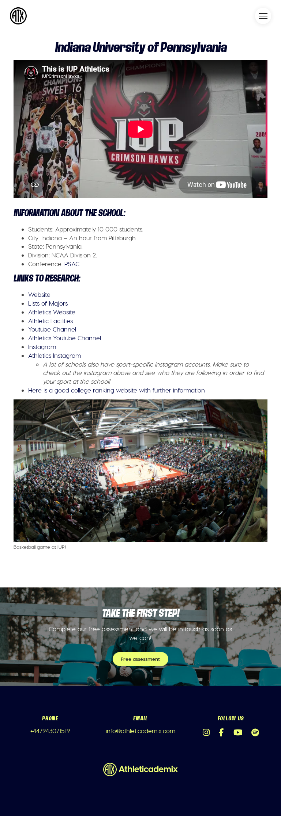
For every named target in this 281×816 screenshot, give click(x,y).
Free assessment (140, 659)
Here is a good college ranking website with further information (116, 390)
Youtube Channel (52, 329)
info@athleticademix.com (140, 730)
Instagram (42, 346)
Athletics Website (51, 311)
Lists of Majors (48, 303)
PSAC (71, 263)
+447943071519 (50, 730)
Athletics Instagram (54, 355)
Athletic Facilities (50, 320)
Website (39, 294)
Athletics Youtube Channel (64, 337)
